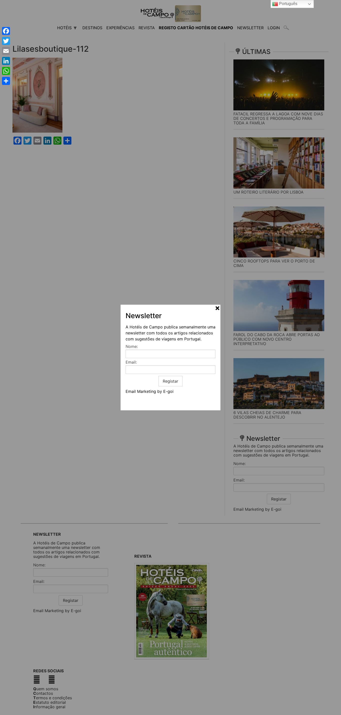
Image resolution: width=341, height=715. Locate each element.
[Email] (6, 51)
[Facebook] (6, 31)
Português (287, 3)
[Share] (6, 81)
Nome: (132, 346)
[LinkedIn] (6, 61)
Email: (131, 362)
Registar (170, 381)
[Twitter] (6, 41)
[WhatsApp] (6, 71)
